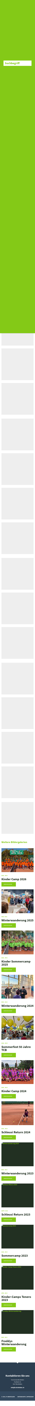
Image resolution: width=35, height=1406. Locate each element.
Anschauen (8, 884)
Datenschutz (22, 1396)
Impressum (30, 1396)
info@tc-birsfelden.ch (17, 1387)
